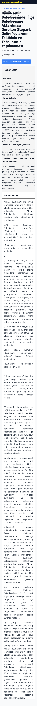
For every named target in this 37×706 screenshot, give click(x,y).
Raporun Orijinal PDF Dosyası (17, 61)
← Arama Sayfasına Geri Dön (13, 8)
